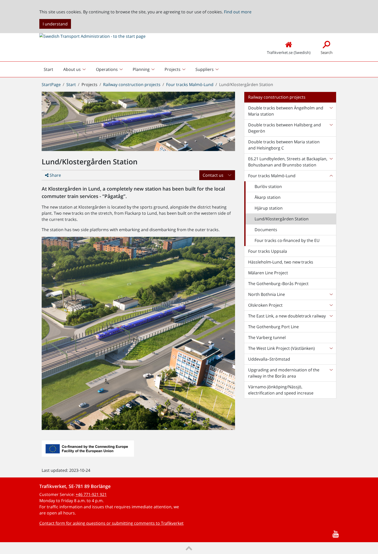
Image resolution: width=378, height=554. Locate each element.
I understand (55, 24)
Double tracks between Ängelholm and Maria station (285, 111)
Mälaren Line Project (268, 273)
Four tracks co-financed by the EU (287, 240)
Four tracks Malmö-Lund (189, 84)
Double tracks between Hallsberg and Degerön (284, 128)
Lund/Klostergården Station (282, 219)
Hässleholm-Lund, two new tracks (280, 262)
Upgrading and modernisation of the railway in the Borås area (283, 373)
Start (50, 71)
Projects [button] (173, 69)
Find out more (237, 12)
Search (326, 52)
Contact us (213, 175)
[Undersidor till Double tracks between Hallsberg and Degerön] (331, 127)
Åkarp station (268, 197)
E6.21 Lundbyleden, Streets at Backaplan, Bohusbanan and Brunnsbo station (287, 162)
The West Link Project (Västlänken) (281, 348)
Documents (266, 229)
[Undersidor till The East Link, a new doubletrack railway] (331, 316)
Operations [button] (107, 69)
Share (55, 175)
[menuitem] (75, 69)
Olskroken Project (265, 305)
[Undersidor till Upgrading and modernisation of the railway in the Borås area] (331, 372)
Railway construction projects (131, 84)
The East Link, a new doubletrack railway (287, 316)
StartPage (51, 84)
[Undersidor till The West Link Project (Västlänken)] (331, 348)
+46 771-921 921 (91, 494)
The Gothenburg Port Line (273, 327)
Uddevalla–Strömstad (269, 359)
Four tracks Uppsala (267, 251)
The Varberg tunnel (267, 337)
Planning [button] (141, 69)
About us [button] (72, 69)
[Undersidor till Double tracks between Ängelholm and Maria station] (331, 110)
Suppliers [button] (204, 69)
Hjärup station (269, 208)
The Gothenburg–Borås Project (278, 283)
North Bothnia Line (266, 294)
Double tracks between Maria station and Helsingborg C (284, 145)
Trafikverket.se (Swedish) (288, 52)
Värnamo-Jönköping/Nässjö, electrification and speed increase (280, 390)
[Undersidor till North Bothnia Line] (331, 294)
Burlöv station (268, 186)
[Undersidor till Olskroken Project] (331, 305)
